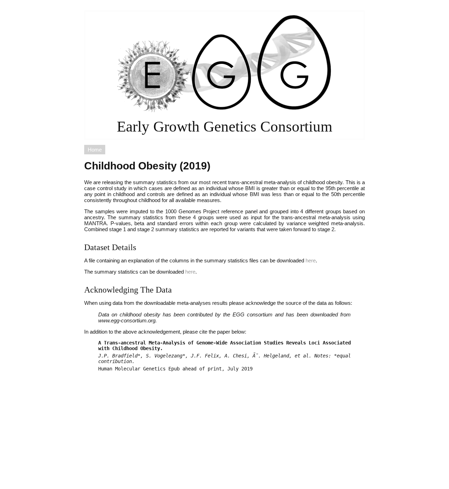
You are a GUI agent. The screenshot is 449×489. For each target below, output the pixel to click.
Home (95, 150)
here (311, 260)
